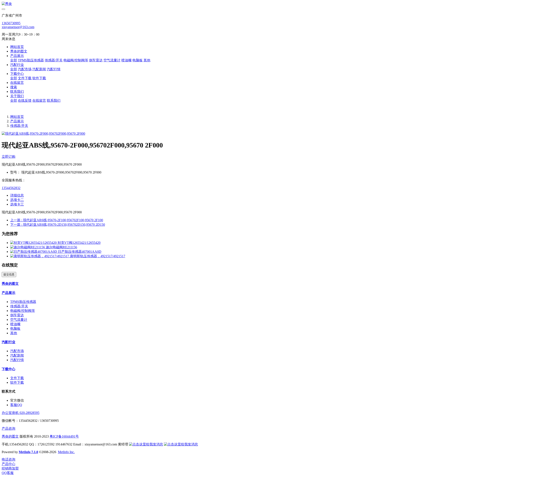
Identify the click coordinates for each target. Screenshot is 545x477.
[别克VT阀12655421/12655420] (33, 242)
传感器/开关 (19, 125)
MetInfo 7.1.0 (28, 452)
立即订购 (8, 156)
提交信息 (8, 274)
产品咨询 (8, 428)
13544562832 (11, 188)
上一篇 (56, 220)
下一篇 (57, 224)
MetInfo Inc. (66, 452)
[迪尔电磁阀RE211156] (28, 247)
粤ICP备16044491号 (64, 436)
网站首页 (17, 47)
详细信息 (17, 195)
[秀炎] (272, 4)
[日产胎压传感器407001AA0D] (34, 251)
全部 (13, 60)
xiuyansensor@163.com (18, 27)
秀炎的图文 (10, 436)
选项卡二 (17, 200)
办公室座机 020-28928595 (20, 413)
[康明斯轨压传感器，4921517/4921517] (40, 256)
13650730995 (11, 23)
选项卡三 (17, 204)
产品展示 (17, 121)
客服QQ (16, 405)
